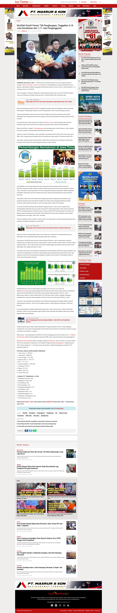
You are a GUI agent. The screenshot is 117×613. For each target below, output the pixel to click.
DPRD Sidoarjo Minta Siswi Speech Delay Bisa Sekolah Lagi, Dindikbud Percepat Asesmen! (38, 467)
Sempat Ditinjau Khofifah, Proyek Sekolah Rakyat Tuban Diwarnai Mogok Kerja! (36, 423)
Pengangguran (41, 413)
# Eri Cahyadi (83, 268)
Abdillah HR (49, 402)
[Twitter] (30, 431)
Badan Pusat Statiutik (26, 341)
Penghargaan (50, 413)
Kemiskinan (32, 413)
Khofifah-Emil (44, 415)
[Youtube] (64, 606)
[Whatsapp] (34, 431)
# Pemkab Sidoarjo (84, 274)
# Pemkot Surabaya (85, 264)
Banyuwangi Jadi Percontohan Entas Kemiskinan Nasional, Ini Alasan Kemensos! (48, 228)
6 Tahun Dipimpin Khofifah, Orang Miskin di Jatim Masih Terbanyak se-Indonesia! (37, 421)
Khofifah (36, 108)
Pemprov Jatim (48, 122)
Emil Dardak (24, 291)
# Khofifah (82, 278)
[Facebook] (26, 431)
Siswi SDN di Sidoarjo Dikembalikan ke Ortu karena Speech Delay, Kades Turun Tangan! (91, 74)
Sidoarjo (19, 464)
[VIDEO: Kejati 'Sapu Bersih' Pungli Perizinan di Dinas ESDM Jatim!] (61, 489)
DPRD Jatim (29, 415)
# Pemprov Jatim (84, 271)
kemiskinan (50, 341)
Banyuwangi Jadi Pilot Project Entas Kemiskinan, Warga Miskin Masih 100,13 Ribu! (49, 101)
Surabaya (19, 551)
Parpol (18, 522)
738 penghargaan (38, 128)
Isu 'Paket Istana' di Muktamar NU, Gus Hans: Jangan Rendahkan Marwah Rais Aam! (91, 59)
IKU (56, 413)
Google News (59, 408)
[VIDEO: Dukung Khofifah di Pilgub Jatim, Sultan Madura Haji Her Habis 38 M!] (31, 506)
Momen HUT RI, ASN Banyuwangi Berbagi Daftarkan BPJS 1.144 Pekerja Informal (91, 81)
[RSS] (68, 606)
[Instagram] (60, 606)
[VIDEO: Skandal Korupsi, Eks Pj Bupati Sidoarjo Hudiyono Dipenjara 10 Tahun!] (31, 489)
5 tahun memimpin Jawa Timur (30, 85)
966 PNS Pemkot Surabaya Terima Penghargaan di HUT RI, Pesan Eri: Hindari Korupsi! (90, 89)
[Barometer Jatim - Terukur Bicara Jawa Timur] (24, 2)
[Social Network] (100, 2)
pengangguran (59, 343)
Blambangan (20, 450)
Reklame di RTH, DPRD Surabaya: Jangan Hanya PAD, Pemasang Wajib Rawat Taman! (90, 66)
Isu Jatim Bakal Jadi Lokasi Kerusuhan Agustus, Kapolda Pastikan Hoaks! (35, 426)
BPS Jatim (36, 415)
